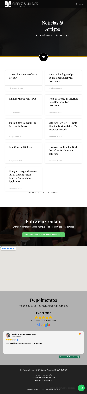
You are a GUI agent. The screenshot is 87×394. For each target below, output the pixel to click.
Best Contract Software (21, 147)
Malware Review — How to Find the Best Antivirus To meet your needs (63, 126)
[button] (81, 388)
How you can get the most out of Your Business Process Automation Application (23, 176)
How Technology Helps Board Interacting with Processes (61, 78)
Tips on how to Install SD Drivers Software (22, 124)
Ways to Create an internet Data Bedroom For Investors (63, 102)
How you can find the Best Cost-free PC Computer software (63, 150)
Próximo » (55, 192)
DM (43, 389)
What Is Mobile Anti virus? (23, 98)
